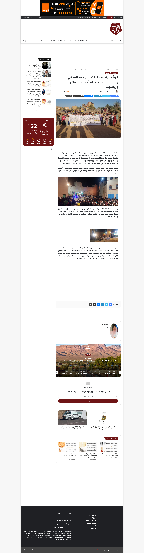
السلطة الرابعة (81, 41)
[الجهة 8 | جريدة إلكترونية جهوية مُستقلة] (116, 28)
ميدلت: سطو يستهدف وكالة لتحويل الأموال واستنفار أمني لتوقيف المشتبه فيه (34, 65)
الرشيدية (88, 355)
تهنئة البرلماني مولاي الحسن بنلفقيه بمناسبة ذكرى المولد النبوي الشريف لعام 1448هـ (33, 83)
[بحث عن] (23, 40)
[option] (88, 360)
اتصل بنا (94, 526)
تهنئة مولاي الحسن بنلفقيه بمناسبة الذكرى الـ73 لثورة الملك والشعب (68, 455)
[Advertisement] (55, 24)
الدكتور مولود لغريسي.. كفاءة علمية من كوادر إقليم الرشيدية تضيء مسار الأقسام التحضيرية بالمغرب (33, 74)
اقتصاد (74, 41)
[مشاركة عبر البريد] (94, 304)
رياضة (87, 41)
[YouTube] (26, 550)
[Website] (107, 327)
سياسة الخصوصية (91, 523)
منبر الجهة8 (53, 41)
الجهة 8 (95, 550)
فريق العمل (26, 18)
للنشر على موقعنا (91, 520)
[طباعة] (90, 304)
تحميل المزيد (38, 111)
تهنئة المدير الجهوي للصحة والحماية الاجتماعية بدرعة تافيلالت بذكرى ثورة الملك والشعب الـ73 (88, 455)
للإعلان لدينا (33, 18)
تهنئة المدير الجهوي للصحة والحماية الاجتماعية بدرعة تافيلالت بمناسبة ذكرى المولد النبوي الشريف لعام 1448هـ (33, 92)
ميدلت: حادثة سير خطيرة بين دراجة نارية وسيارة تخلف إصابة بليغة (90, 18)
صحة (65, 41)
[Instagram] (24, 550)
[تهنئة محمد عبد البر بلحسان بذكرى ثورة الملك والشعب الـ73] (109, 447)
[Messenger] (98, 304)
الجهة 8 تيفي (112, 41)
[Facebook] (110, 304)
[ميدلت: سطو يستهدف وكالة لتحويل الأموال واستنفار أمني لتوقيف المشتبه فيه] (47, 65)
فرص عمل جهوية (44, 41)
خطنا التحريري (92, 515)
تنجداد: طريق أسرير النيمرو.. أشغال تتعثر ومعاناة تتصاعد (88, 360)
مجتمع (97, 41)
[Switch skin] (25, 40)
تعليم (70, 41)
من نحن (39, 18)
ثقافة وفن (60, 41)
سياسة (92, 41)
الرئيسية (119, 41)
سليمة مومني (112, 92)
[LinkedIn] (102, 304)
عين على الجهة (105, 41)
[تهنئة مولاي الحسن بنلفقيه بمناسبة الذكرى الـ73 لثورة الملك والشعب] (67, 447)
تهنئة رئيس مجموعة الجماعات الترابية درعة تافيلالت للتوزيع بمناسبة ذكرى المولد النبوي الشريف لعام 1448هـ (33, 102)
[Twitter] (106, 304)
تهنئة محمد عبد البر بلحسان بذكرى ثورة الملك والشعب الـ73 (109, 455)
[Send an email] (107, 92)
